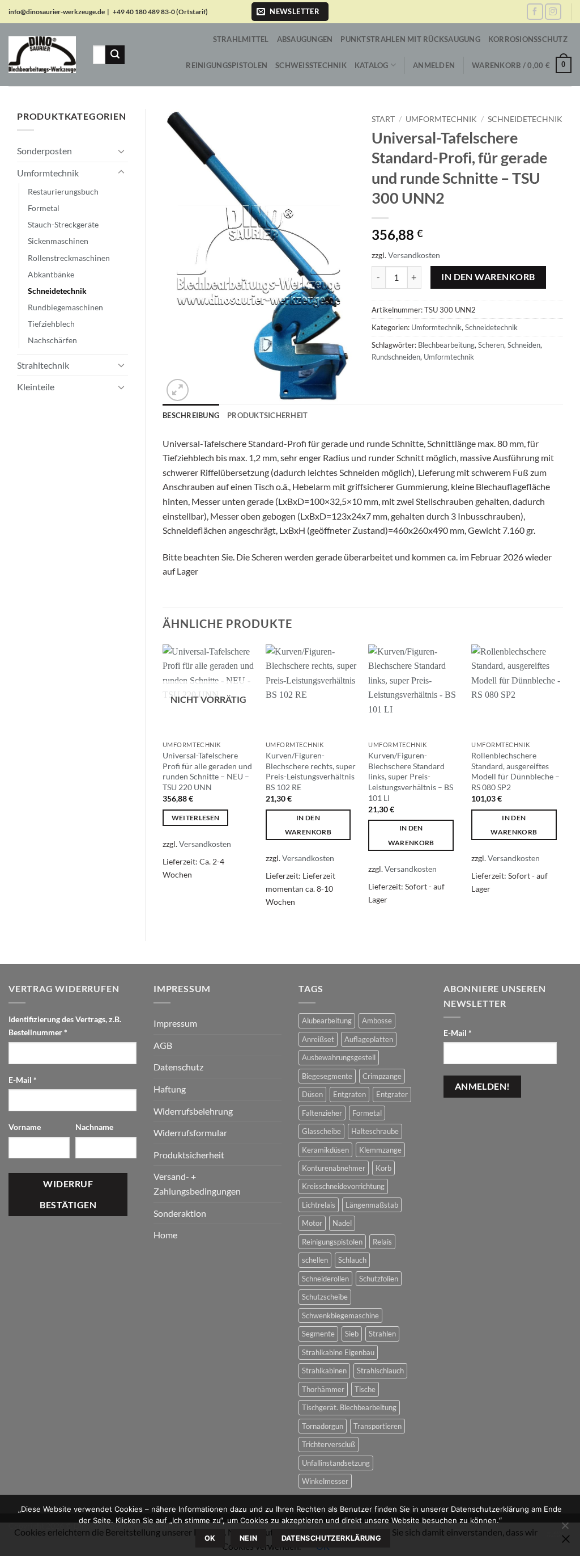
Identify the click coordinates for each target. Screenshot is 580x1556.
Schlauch (352, 1259)
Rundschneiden (396, 356)
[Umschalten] (121, 151)
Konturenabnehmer (333, 1168)
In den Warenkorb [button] (308, 825)
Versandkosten (414, 255)
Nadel (342, 1223)
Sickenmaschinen (58, 241)
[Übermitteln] (115, 55)
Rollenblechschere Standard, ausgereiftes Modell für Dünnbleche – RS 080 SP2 (515, 771)
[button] (289, 11)
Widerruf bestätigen (68, 1194)
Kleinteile (35, 386)
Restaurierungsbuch (63, 191)
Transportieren (377, 1426)
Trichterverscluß (328, 1444)
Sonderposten (44, 150)
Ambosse (377, 1020)
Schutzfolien (378, 1278)
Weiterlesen (196, 817)
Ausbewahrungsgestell (339, 1057)
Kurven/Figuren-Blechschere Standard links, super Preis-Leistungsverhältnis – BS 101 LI (410, 776)
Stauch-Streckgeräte (63, 224)
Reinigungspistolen (226, 65)
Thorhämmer (323, 1389)
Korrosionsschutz (528, 39)
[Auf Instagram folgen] (553, 11)
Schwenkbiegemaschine (340, 1315)
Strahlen (382, 1333)
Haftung (169, 1088)
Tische (365, 1389)
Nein (249, 1538)
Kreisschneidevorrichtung (343, 1186)
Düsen (312, 1094)
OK (210, 1538)
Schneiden (524, 344)
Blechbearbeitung (446, 344)
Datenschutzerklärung (332, 1538)
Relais (382, 1241)
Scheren (491, 344)
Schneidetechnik (57, 291)
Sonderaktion (179, 1213)
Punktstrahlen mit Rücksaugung (410, 39)
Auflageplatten (368, 1039)
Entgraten (349, 1094)
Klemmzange (380, 1149)
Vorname (25, 1127)
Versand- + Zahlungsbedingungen (197, 1183)
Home (165, 1234)
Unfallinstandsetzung (336, 1463)
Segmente (318, 1333)
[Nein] (565, 1529)
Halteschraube (375, 1131)
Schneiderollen (325, 1278)
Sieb (352, 1333)
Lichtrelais (318, 1204)
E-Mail (22, 1080)
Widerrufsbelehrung (193, 1111)
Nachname (95, 1127)
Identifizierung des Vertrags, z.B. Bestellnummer (64, 1025)
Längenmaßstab (372, 1204)
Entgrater (392, 1094)
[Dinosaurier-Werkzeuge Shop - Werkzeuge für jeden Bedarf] (42, 54)
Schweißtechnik (311, 65)
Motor (312, 1223)
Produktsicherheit (188, 1154)
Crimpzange (382, 1076)
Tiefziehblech (51, 323)
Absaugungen (305, 39)
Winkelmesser (325, 1481)
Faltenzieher (322, 1113)
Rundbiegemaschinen (65, 307)
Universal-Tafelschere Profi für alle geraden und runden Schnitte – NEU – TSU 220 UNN (207, 771)
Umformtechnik (48, 172)
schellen (315, 1259)
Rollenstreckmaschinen (69, 258)
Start (383, 119)
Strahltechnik (43, 365)
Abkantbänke (51, 274)
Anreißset (318, 1039)
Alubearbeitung (327, 1020)
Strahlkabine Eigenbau (338, 1352)
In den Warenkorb (488, 277)
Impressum (175, 1023)
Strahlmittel (241, 39)
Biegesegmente (327, 1076)
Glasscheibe (321, 1131)
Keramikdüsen (325, 1149)
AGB (162, 1045)
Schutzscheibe (325, 1296)
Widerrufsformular (190, 1132)
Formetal (43, 208)
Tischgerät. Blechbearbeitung (349, 1407)
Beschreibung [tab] (191, 415)
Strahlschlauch (380, 1370)
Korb (383, 1168)
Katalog (372, 65)
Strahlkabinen (324, 1370)
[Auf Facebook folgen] (535, 11)
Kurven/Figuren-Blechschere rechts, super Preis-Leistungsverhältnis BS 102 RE (311, 771)
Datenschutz (178, 1066)
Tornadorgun (322, 1426)
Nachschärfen (52, 340)
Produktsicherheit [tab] (267, 415)
